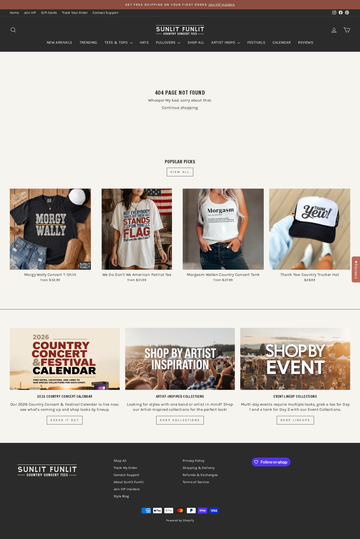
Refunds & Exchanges (200, 475)
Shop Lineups (295, 420)
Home (14, 12)
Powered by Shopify (180, 520)
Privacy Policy (193, 460)
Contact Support (105, 12)
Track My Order (125, 468)
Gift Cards (49, 12)
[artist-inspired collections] (180, 359)
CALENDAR (282, 42)
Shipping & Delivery (199, 468)
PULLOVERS (166, 42)
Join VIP (30, 12)
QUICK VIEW (50, 264)
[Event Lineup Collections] (295, 359)
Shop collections (180, 420)
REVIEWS (305, 42)
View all (180, 172)
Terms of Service (196, 482)
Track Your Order (75, 12)
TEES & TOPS (117, 42)
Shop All (120, 460)
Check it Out (64, 420)
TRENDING (88, 42)
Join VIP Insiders (127, 489)
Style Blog (121, 496)
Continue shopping (180, 107)
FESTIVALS (256, 42)
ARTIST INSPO (223, 42)
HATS (144, 42)
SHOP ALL (196, 42)
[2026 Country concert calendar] (65, 359)
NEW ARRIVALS (59, 42)
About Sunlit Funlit (129, 482)
